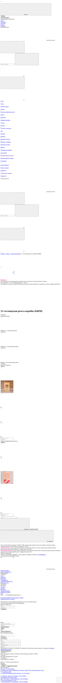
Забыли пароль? (5, 627)
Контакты (3, 26)
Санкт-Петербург (5, 17)
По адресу (3, 668)
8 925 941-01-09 (5, 570)
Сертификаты (4, 580)
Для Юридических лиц (6, 581)
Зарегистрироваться (6, 631)
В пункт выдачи (10, 668)
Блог (2, 593)
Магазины (3, 22)
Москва (3, 16)
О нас (2, 20)
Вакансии (3, 578)
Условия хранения (5, 591)
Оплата (2, 24)
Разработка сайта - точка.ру (8, 599)
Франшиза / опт (5, 582)
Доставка (3, 23)
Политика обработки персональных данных (12, 597)
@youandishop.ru (41, 554)
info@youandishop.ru (6, 571)
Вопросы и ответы (5, 592)
